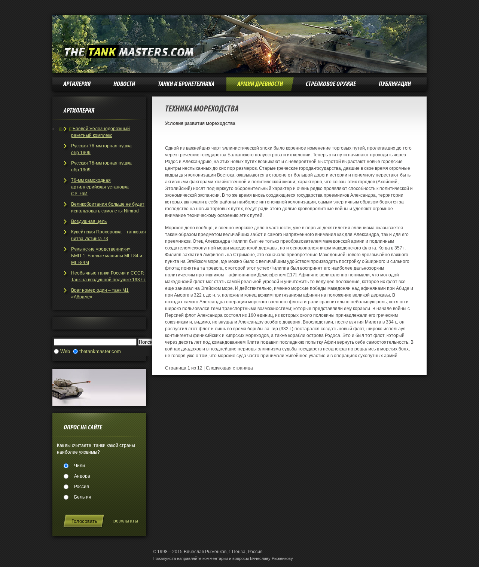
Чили (79, 465)
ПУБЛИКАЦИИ (395, 84)
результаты (125, 521)
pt (71, 128)
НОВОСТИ (124, 84)
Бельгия (82, 497)
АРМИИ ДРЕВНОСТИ (260, 84)
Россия (81, 486)
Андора (82, 476)
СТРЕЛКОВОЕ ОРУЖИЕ (331, 84)
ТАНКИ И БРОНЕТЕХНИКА (186, 84)
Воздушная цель (89, 221)
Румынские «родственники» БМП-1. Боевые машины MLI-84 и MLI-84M (106, 255)
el (60, 128)
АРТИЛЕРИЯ (77, 84)
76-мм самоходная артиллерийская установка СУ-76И (100, 187)
